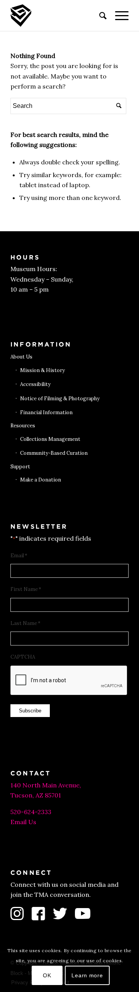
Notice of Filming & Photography (60, 398)
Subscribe (30, 711)
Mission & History (42, 370)
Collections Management (50, 439)
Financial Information (46, 412)
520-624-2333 (30, 812)
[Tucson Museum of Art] (57, 15)
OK (47, 975)
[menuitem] (99, 15)
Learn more (87, 975)
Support (20, 466)
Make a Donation (40, 479)
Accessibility (35, 384)
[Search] (99, 15)
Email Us (23, 822)
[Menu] (118, 15)
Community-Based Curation (54, 453)
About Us (21, 356)
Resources (22, 425)
